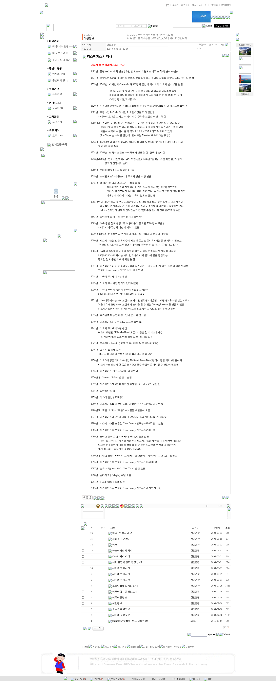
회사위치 (122, 647)
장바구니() (80, 679)
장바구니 (203, 5)
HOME (85, 647)
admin (193, 620)
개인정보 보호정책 (172, 647)
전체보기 (245, 94)
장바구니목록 (159, 679)
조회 (227, 527)
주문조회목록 (179, 679)
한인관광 (111, 44)
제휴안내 (135, 647)
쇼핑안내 (96, 647)
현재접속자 (226, 5)
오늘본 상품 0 (245, 45)
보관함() (99, 679)
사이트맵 (189, 647)
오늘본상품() (118, 679)
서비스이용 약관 (151, 647)
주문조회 (214, 5)
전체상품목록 (138, 679)
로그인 (175, 5)
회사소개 (109, 647)
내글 (194, 5)
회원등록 (185, 5)
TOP (210, 679)
